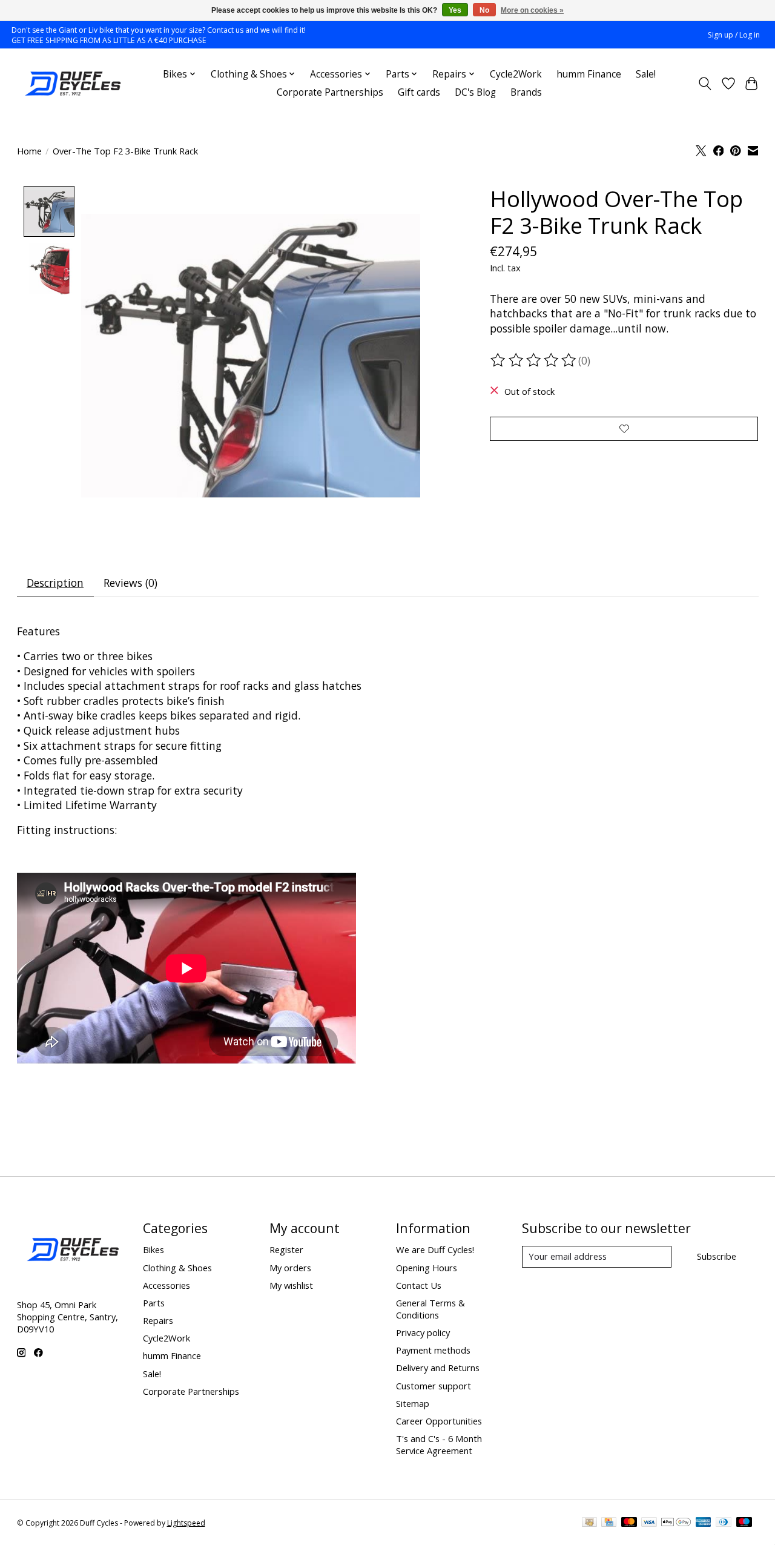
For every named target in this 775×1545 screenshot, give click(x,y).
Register (286, 1249)
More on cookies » (532, 10)
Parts (154, 1303)
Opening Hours (426, 1268)
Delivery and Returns (438, 1367)
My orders (290, 1268)
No (484, 10)
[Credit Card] (608, 1523)
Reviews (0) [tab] (130, 582)
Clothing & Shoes (177, 1268)
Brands (526, 92)
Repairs (158, 1320)
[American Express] (703, 1523)
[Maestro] (744, 1523)
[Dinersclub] (723, 1523)
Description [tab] (55, 582)
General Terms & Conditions (430, 1309)
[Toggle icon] (704, 83)
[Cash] (589, 1523)
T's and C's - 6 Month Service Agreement (439, 1444)
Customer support (433, 1386)
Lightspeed (186, 1523)
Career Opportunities (439, 1421)
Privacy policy (423, 1332)
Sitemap (412, 1403)
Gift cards (419, 92)
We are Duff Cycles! (435, 1249)
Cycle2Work (516, 74)
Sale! (646, 74)
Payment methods (433, 1350)
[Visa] (649, 1523)
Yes (455, 10)
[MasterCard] (629, 1523)
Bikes (153, 1249)
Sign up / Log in (734, 35)
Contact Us (418, 1285)
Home (29, 151)
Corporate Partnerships (330, 92)
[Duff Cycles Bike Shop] (71, 83)
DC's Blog (475, 92)
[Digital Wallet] (676, 1523)
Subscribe (716, 1256)
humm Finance (588, 74)
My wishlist (291, 1285)
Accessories (166, 1285)
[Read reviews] (534, 360)
